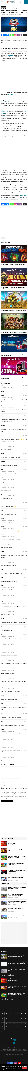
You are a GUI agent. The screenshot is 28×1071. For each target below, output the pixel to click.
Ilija (1, 415)
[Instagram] (16, 35)
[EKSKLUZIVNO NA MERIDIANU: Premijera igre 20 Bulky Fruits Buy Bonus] (4, 858)
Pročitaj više (4, 1069)
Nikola (2, 395)
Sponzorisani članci (7, 975)
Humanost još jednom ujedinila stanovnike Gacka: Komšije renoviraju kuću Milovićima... (17, 902)
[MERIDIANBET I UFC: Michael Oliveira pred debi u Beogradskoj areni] (4, 872)
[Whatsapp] (12, 35)
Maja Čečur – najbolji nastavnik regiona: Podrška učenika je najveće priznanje (17, 963)
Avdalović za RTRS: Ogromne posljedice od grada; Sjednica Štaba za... (17, 888)
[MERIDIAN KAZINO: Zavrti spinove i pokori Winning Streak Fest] (4, 865)
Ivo (1, 746)
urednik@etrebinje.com (14, 1055)
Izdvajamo (4, 951)
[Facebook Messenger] (7, 35)
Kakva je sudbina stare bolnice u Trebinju (16, 915)
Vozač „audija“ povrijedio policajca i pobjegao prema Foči (15, 878)
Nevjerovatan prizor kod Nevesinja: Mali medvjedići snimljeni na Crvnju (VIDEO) (16, 909)
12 (10, 1021)
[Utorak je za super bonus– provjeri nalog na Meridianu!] (4, 850)
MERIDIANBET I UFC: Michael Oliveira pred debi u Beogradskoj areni (17, 871)
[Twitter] (11, 1063)
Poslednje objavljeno (7, 838)
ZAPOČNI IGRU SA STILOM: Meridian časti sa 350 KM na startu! (17, 842)
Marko (2, 405)
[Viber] (20, 35)
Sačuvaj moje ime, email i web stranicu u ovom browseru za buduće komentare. (14, 789)
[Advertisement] (14, 77)
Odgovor (25, 385)
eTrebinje (6, 14)
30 (25, 1026)
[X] (25, 35)
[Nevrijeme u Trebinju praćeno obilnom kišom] (4, 971)
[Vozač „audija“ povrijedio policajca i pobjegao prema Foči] (4, 879)
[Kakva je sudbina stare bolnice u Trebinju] (4, 917)
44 (20, 14)
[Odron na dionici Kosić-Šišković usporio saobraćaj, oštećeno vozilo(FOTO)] (4, 956)
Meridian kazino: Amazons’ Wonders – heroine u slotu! (14, 332)
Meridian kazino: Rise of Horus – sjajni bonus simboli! (13, 310)
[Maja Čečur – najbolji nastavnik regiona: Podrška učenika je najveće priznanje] (4, 964)
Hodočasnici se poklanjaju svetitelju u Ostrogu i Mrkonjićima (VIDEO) (16, 895)
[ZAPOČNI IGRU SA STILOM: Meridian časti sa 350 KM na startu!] (4, 843)
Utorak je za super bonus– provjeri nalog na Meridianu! (17, 849)
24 (2, 1026)
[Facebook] (3, 35)
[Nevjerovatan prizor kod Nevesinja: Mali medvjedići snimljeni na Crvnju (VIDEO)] (4, 910)
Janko (2, 385)
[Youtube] (19, 1063)
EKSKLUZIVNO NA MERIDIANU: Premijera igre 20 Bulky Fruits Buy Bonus (17, 856)
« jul (1, 1030)
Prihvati (24, 1068)
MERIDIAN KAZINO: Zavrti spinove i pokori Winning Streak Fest (16, 863)
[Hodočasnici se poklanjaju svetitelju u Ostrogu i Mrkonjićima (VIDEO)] (4, 896)
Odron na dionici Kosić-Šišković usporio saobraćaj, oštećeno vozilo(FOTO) (17, 955)
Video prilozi (5, 884)
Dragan (2, 737)
